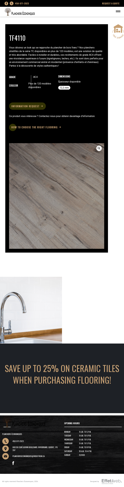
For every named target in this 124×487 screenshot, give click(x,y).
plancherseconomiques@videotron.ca (29, 456)
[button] (99, 148)
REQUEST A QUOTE (110, 3)
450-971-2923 (22, 3)
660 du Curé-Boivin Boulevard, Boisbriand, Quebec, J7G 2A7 (35, 449)
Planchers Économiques (24, 481)
